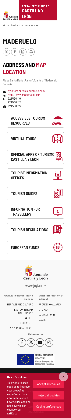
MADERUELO (31, 25)
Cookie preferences (48, 406)
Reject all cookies (48, 395)
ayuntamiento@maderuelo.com (26, 91)
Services (15, 25)
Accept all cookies (48, 384)
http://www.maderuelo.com (24, 94)
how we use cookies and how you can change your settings (18, 407)
